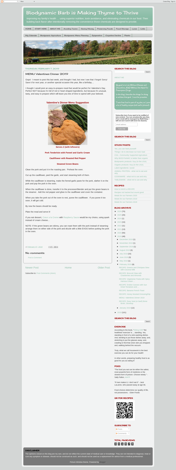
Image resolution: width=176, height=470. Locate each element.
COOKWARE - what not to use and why (130, 177)
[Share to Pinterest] (57, 247)
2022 (119, 226)
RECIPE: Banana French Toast (131, 290)
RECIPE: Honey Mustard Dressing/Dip (134, 294)
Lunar (134, 29)
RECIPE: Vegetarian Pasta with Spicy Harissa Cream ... (134, 280)
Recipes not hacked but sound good (129, 192)
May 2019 (124, 261)
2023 (119, 222)
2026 (119, 211)
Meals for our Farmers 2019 (125, 199)
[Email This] (49, 247)
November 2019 (126, 243)
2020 (119, 233)
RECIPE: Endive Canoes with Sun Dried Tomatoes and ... (133, 286)
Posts (119, 429)
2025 (119, 215)
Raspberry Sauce (71, 217)
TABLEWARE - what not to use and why (130, 180)
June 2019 (124, 257)
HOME (28, 29)
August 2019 (125, 250)
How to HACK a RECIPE (124, 189)
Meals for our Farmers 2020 (125, 196)
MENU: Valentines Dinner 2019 (131, 298)
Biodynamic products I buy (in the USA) (130, 161)
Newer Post (32, 267)
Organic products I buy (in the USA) (128, 165)
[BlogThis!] (51, 247)
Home (68, 267)
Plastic (127, 35)
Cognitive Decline (113, 35)
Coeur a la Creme (51, 217)
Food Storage (122, 29)
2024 (119, 218)
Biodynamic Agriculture (50, 35)
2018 (119, 312)
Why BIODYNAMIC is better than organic (131, 158)
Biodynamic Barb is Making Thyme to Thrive (82, 13)
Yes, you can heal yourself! (125, 149)
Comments (121, 433)
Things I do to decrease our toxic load (129, 152)
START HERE (41, 29)
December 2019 (126, 239)
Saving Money (87, 29)
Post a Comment (35, 258)
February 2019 (126, 264)
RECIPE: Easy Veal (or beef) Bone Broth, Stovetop (133, 302)
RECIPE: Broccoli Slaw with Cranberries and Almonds (130, 274)
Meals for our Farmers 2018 (125, 202)
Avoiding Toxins (71, 29)
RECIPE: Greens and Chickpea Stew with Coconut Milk (134, 269)
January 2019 (125, 308)
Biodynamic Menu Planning (76, 35)
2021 (119, 229)
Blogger (102, 462)
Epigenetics (97, 35)
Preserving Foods (105, 29)
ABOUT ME (55, 29)
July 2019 (124, 254)
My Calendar (31, 35)
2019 (119, 236)
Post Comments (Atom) (46, 273)
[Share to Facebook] (55, 247)
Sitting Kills (138, 330)
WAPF (127, 377)
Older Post (104, 267)
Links (142, 29)
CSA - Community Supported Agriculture (130, 155)
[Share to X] (53, 247)
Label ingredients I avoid (124, 168)
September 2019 (127, 247)
